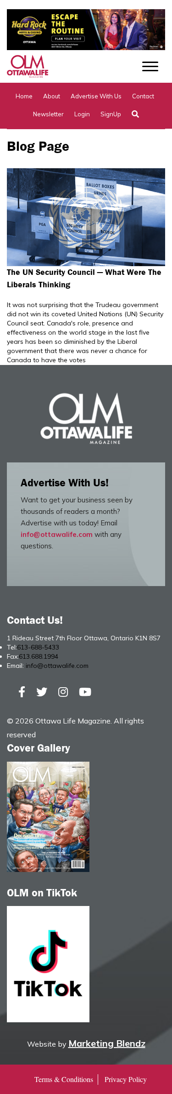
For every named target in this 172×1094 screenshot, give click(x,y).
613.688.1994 (38, 656)
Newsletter (48, 114)
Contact (143, 96)
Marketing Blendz (106, 1043)
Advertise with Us (96, 96)
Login (82, 114)
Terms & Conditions (63, 1079)
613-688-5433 (38, 647)
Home (24, 96)
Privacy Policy (126, 1079)
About (51, 96)
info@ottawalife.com (57, 534)
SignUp (110, 114)
